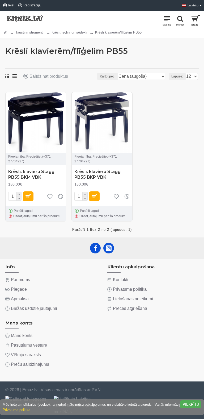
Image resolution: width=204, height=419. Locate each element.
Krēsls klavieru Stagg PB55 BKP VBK (97, 174)
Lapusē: (177, 76)
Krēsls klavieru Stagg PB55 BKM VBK (31, 174)
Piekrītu (191, 404)
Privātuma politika (16, 410)
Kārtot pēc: (107, 76)
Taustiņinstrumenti (29, 32)
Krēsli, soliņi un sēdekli (69, 32)
